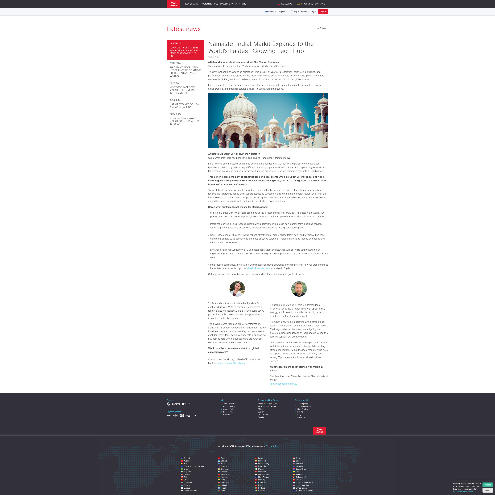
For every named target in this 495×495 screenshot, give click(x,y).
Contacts (320, 4)
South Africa (301, 469)
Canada (187, 474)
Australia (187, 458)
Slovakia (299, 463)
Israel (223, 488)
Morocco (262, 472)
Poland (261, 485)
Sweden (299, 474)
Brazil (186, 469)
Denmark (225, 458)
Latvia (260, 458)
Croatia (187, 485)
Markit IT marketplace (258, 268)
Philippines (262, 482)
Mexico (261, 469)
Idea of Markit (192, 4)
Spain (298, 472)
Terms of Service (230, 404)
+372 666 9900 (271, 404)
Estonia (224, 461)
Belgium (187, 463)
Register (322, 11)
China (186, 480)
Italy (223, 490)
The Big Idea (302, 404)
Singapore (300, 461)
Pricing (242, 4)
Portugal (261, 488)
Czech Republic (190, 490)
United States (301, 488)
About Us (308, 4)
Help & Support (300, 11)
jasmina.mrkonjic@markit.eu (230, 363)
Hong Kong (225, 474)
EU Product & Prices (304, 490)
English (282, 11)
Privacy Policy (229, 406)
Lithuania (262, 461)
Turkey (299, 480)
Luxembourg (263, 463)
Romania (262, 490)
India (223, 480)
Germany (225, 469)
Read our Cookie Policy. (463, 491)
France (224, 466)
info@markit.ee (269, 406)
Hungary (224, 477)
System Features (209, 4)
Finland (224, 463)
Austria (187, 461)
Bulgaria (187, 472)
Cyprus (187, 488)
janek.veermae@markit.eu (283, 383)
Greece (224, 472)
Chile (186, 477)
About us (301, 417)
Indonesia (225, 482)
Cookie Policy (229, 409)
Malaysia (262, 466)
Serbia (298, 458)
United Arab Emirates (305, 482)
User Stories (302, 409)
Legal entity (228, 412)
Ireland (224, 485)
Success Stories (228, 4)
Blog (299, 4)
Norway (261, 480)
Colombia (188, 482)
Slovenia (299, 466)
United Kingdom (302, 485)
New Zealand (264, 477)
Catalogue (286, 4)
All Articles (321, 28)
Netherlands (263, 474)
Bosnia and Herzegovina (194, 466)
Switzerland (301, 477)
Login (313, 11)
